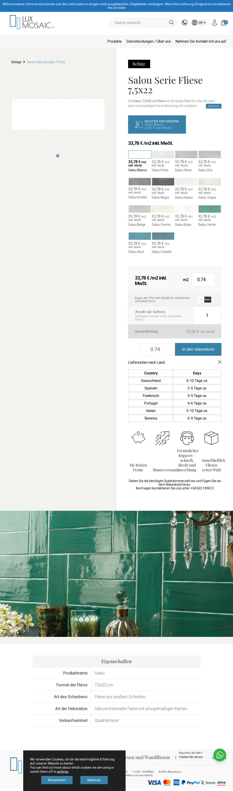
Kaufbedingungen (170, 771)
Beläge (17, 62)
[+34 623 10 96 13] (184, 24)
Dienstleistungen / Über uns (148, 41)
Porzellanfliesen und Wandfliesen (135, 757)
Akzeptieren (57, 780)
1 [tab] (116, 631)
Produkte (114, 41)
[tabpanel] (58, 114)
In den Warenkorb (198, 349)
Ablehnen (94, 780)
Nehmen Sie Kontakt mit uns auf (200, 41)
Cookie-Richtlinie (143, 771)
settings (62, 771)
